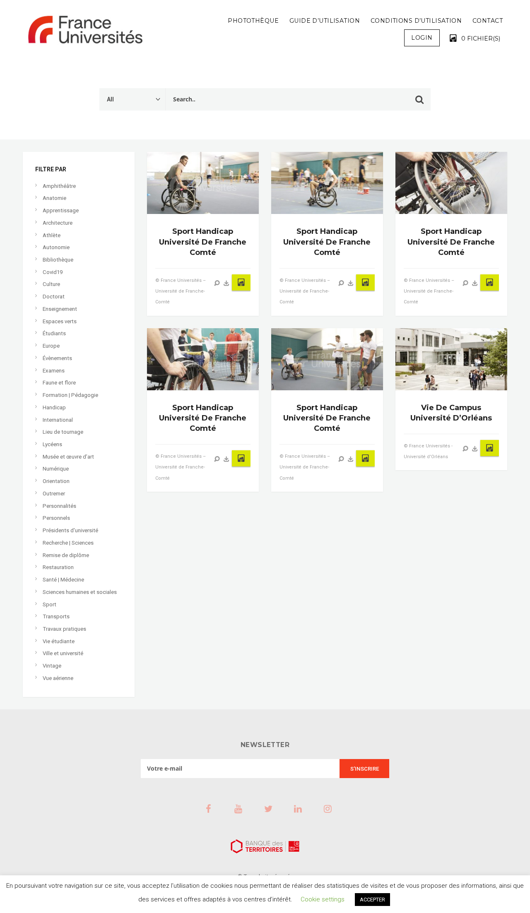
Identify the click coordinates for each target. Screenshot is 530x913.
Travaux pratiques (64, 629)
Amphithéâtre (59, 186)
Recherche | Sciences (68, 543)
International (58, 420)
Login (421, 37)
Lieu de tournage (63, 432)
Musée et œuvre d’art (68, 457)
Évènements (57, 358)
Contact (487, 20)
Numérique (56, 469)
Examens (54, 371)
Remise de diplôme (66, 555)
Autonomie (56, 247)
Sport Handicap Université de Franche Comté (202, 242)
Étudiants (54, 333)
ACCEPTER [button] (372, 899)
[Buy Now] (226, 283)
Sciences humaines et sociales (80, 592)
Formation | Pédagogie (70, 395)
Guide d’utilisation (324, 20)
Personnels (56, 518)
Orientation (56, 481)
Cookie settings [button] (322, 899)
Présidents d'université (70, 530)
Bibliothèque (58, 260)
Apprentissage (61, 210)
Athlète (51, 235)
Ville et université (63, 653)
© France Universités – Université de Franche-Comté (180, 291)
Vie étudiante (59, 641)
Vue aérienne (58, 678)
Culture (51, 284)
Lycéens (52, 444)
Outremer (54, 493)
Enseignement (60, 309)
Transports (56, 616)
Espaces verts (60, 321)
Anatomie (54, 198)
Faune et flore (59, 383)
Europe (51, 346)
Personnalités (59, 506)
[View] (217, 283)
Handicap (54, 407)
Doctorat (54, 296)
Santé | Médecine (63, 580)
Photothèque (253, 20)
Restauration (58, 567)
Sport (49, 604)
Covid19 (53, 272)
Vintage (52, 666)
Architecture (57, 223)
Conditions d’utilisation (416, 20)
